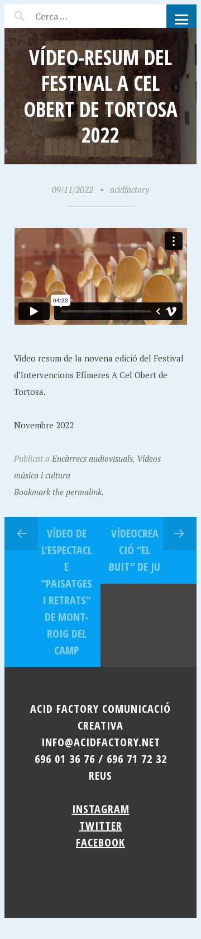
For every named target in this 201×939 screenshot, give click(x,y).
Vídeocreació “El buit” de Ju (134, 550)
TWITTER (100, 825)
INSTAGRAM (101, 808)
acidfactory (129, 189)
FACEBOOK (100, 842)
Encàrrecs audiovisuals (92, 458)
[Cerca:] (81, 16)
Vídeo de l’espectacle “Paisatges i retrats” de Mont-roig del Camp (66, 592)
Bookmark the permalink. (59, 491)
